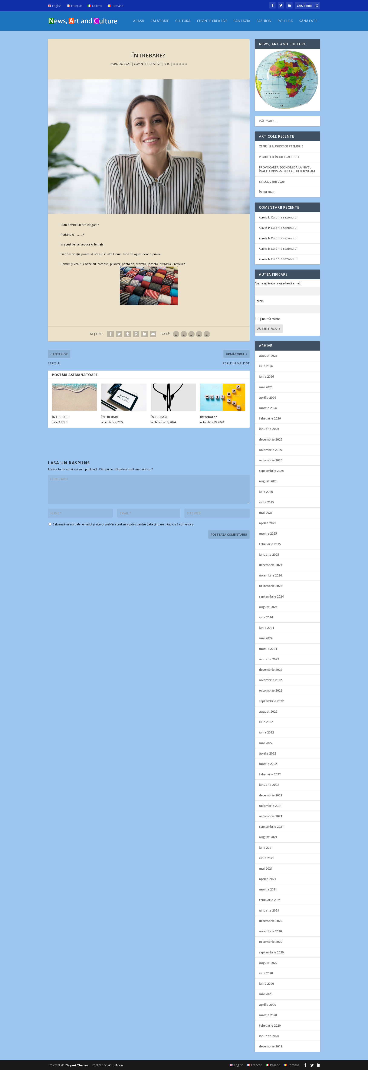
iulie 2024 (266, 617)
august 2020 (268, 963)
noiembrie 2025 (270, 450)
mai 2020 (265, 994)
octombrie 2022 (270, 690)
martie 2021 (268, 889)
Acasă (138, 21)
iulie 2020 (266, 973)
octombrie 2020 (270, 942)
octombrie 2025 (270, 460)
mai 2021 (265, 868)
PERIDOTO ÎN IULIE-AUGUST (279, 157)
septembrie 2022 (271, 701)
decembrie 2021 (270, 795)
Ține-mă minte (270, 319)
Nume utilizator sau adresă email (277, 283)
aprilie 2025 (267, 523)
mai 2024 (265, 638)
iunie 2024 (266, 628)
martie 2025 (268, 533)
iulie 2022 (266, 722)
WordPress (115, 1065)
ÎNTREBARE (60, 417)
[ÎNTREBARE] (74, 397)
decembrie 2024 (270, 565)
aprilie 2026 (267, 397)
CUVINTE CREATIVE (212, 21)
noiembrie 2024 (270, 575)
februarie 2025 (270, 544)
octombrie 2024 (270, 586)
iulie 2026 (266, 366)
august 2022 (268, 711)
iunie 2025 (266, 502)
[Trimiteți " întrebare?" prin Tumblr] (127, 334)
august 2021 (268, 837)
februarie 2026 (270, 418)
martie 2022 (268, 764)
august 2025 (268, 481)
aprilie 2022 (267, 753)
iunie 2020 (266, 984)
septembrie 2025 (271, 471)
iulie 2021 (266, 848)
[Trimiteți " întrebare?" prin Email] (153, 334)
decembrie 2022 (270, 670)
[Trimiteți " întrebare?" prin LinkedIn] (144, 334)
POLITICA (285, 21)
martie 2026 (268, 408)
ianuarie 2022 (269, 785)
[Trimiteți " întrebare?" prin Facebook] (110, 334)
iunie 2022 (266, 732)
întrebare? (208, 417)
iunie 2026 (266, 376)
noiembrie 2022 (270, 680)
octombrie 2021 (270, 816)
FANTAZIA (242, 21)
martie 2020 (268, 1015)
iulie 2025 (266, 492)
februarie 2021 (270, 900)
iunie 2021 (266, 858)
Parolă (259, 301)
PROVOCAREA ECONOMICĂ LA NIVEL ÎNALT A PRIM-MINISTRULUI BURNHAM (287, 169)
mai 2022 (265, 743)
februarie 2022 (270, 774)
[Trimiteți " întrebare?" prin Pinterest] (136, 334)
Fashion (264, 21)
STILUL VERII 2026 (272, 182)
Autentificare (268, 329)
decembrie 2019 (270, 1046)
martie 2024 (268, 649)
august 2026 (268, 356)
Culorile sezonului (284, 217)
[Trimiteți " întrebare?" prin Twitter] (119, 334)
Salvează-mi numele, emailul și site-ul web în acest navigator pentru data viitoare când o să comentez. (123, 524)
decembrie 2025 (270, 439)
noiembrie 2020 (270, 931)
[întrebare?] (222, 397)
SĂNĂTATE (308, 21)
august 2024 (268, 607)
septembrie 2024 (271, 596)
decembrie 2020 (270, 921)
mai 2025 (265, 513)
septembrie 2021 (271, 827)
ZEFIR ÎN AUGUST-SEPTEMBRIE (281, 146)
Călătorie (160, 21)
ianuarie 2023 (269, 659)
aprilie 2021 (267, 879)
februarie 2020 (270, 1025)
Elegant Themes (76, 1065)
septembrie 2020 (271, 952)
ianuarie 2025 (269, 554)
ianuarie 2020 (269, 1036)
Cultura (183, 21)
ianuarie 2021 (269, 910)
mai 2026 (265, 387)
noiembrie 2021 (270, 806)
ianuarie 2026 (269, 429)
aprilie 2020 (267, 1005)
